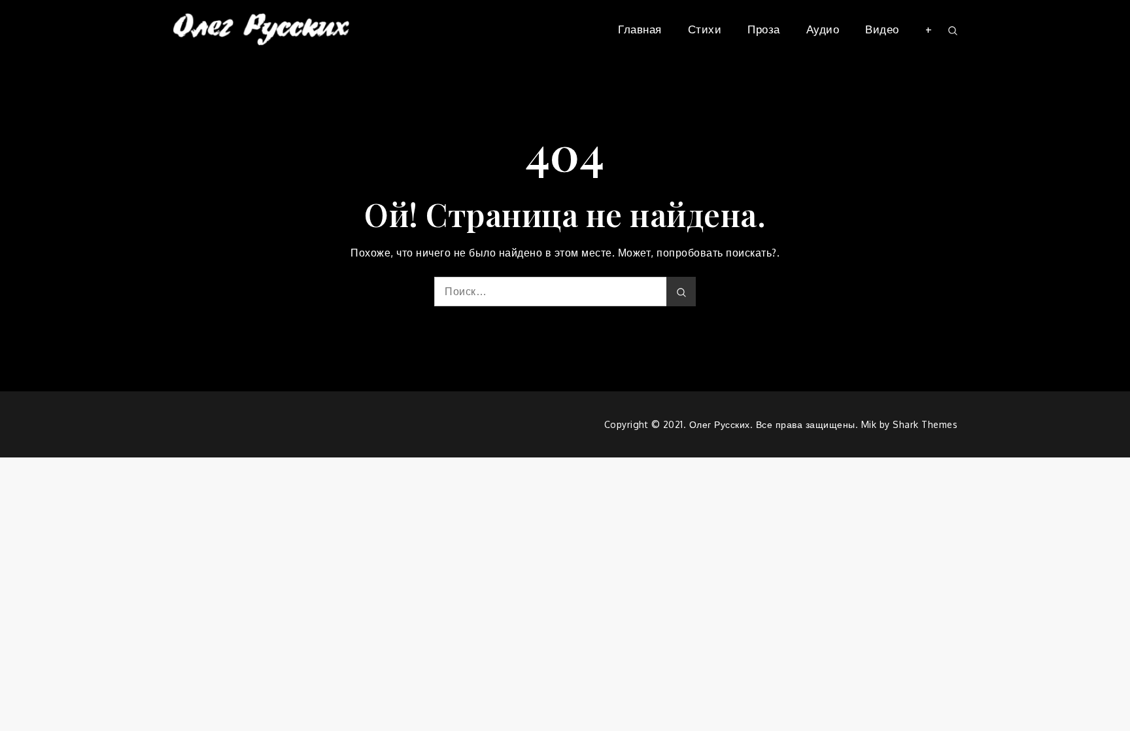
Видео (882, 29)
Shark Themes (925, 424)
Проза (763, 29)
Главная (640, 29)
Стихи (705, 29)
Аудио (823, 29)
